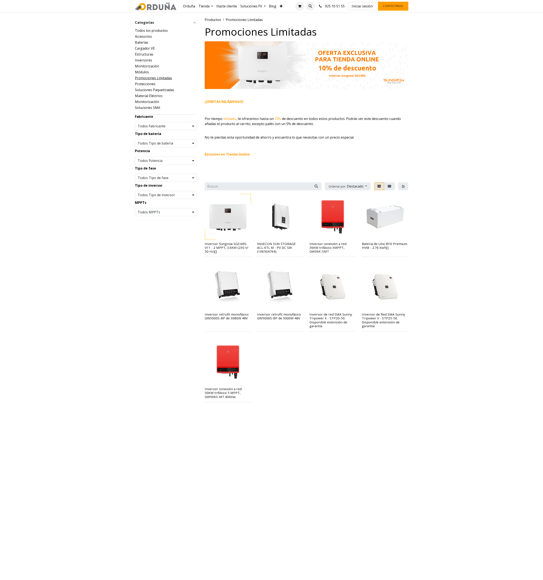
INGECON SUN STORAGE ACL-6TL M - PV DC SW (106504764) (276, 247)
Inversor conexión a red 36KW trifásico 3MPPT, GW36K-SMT (327, 247)
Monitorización (147, 66)
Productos (213, 19)
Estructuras (144, 54)
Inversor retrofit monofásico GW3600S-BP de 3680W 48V (227, 316)
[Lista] (389, 186)
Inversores (143, 60)
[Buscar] (316, 186)
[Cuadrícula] (379, 186)
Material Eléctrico (148, 95)
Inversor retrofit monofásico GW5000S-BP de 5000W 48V (279, 316)
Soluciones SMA (147, 107)
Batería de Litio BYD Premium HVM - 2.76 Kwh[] (384, 246)
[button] (310, 6)
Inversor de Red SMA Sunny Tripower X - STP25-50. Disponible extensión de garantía (383, 320)
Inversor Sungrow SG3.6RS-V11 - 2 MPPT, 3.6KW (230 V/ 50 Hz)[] (226, 247)
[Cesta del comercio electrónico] (299, 6)
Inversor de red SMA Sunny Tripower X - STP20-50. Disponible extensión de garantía (330, 320)
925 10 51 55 (334, 6)
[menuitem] (189, 6)
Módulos (142, 72)
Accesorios (143, 36)
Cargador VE (145, 48)
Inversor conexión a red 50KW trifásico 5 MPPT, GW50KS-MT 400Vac (223, 393)
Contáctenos (393, 6)
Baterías (141, 42)
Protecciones (145, 84)
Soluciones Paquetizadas (154, 90)
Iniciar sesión (362, 6)
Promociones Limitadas (153, 78)
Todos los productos (151, 30)
